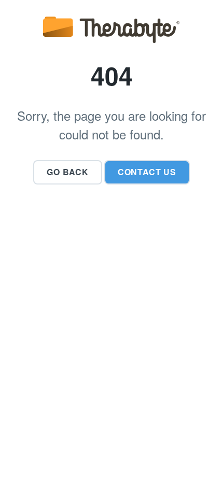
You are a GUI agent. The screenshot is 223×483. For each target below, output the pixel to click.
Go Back (68, 172)
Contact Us (147, 172)
